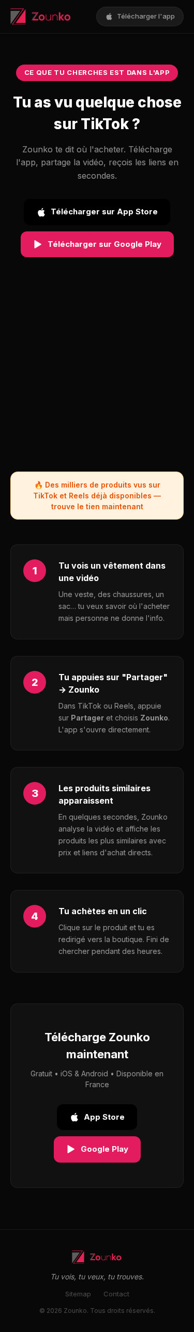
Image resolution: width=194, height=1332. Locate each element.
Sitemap (78, 1294)
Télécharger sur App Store (104, 211)
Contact (116, 1294)
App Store (104, 1117)
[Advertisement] (97, 375)
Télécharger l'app (146, 16)
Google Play (104, 1149)
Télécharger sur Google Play (104, 244)
